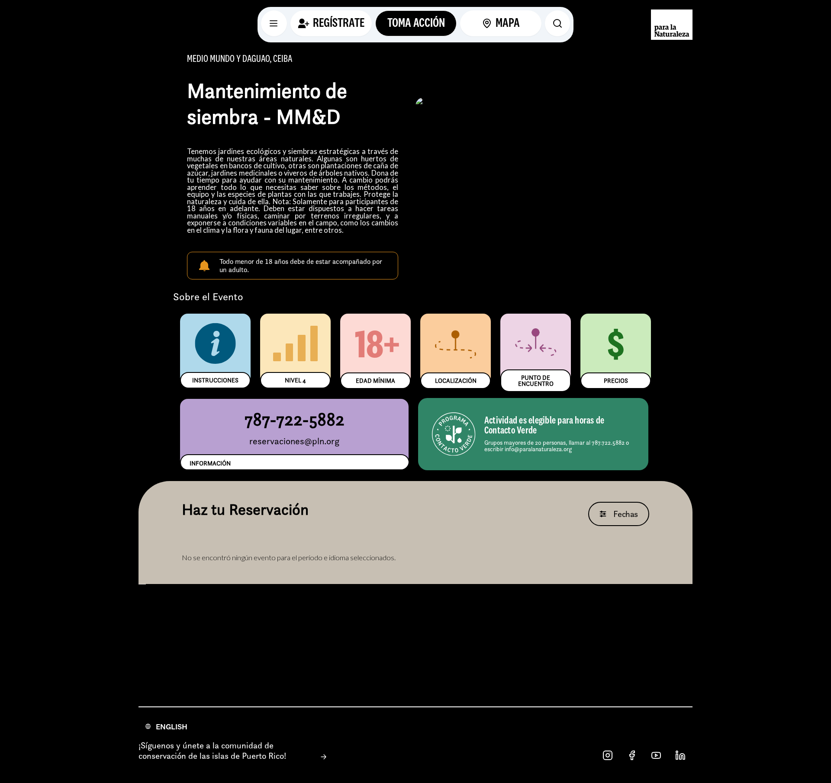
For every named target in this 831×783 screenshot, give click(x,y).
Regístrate (338, 23)
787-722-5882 (295, 419)
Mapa (508, 23)
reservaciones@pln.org (294, 441)
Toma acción (416, 23)
